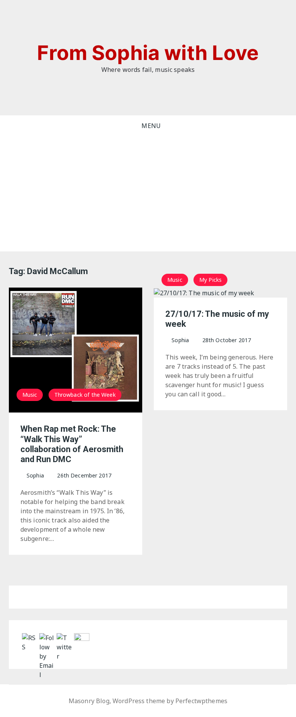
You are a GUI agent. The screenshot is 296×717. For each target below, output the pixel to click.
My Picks (210, 279)
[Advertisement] (148, 194)
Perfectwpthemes (201, 701)
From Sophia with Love (148, 53)
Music (29, 394)
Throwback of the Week (85, 394)
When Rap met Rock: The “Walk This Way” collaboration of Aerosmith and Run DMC (71, 444)
